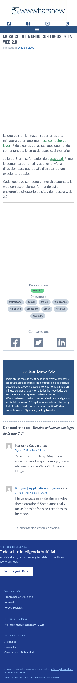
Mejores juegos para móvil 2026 (24, 624)
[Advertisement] (38, 91)
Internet (9, 602)
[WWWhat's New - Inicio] (38, 10)
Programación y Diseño (18, 597)
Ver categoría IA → (16, 571)
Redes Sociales (13, 607)
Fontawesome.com (24, 678)
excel (45, 302)
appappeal (55, 158)
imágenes (61, 302)
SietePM (55, 678)
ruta (47, 309)
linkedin (50, 410)
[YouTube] (49, 23)
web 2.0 (37, 290)
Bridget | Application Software (37, 488)
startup (61, 309)
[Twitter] (10, 23)
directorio (16, 302)
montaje (16, 309)
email (32, 302)
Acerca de (10, 642)
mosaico (33, 309)
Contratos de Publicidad (19, 652)
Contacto (10, 647)
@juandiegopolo (34, 410)
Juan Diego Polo (42, 371)
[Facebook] (29, 23)
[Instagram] (68, 23)
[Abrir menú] (38, 29)
